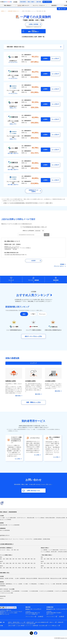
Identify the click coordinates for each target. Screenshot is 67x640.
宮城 (31, 558)
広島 (34, 558)
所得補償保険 (2, 585)
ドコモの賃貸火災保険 (33, 591)
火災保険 (20, 583)
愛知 (10, 558)
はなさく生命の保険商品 (5, 591)
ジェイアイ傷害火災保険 (11, 517)
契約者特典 (55, 280)
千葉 (23, 558)
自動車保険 (2, 583)
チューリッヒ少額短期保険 (13, 524)
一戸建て (32, 314)
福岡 (26, 558)
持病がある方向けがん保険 (55, 578)
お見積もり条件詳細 (33, 24)
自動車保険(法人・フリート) (11, 583)
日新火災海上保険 (30, 517)
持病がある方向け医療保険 (31, 578)
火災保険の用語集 (46, 539)
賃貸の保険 (38, 1)
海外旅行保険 (59, 583)
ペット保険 (52, 583)
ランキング (11, 280)
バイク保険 (25, 583)
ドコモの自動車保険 (15, 591)
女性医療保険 (22, 578)
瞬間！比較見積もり (47, 1)
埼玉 (16, 558)
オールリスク (2, 549)
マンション (42, 314)
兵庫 (13, 558)
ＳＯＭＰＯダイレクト (21, 517)
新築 (1, 557)
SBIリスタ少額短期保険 (5, 530)
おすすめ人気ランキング (32, 295)
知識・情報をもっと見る (33, 402)
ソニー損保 (2, 517)
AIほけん (2, 598)
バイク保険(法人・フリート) (43, 583)
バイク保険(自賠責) (33, 583)
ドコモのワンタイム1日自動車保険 (46, 591)
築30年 (1, 565)
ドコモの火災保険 (24, 591)
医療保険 (2, 578)
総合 (24, 314)
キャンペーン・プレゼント (18, 539)
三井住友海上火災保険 (60, 517)
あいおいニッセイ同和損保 (5, 519)
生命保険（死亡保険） (9, 578)
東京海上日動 (54, 551)
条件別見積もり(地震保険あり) (6, 547)
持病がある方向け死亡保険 (43, 578)
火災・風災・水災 (15, 549)
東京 (1, 558)
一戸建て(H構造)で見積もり (46, 555)
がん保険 (17, 578)
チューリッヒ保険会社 (39, 517)
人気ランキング (23, 5)
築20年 (1, 561)
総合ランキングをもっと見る (33, 336)
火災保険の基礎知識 (37, 539)
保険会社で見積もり (45, 547)
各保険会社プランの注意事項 (33, 191)
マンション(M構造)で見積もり (6, 555)
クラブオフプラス (28, 539)
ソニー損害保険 (44, 549)
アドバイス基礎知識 (33, 280)
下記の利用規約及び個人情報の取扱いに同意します (35, 227)
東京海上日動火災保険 (50, 517)
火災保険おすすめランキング (6, 539)
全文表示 (33, 260)
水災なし (8, 549)
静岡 (29, 558)
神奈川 (19, 558)
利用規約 (62, 264)
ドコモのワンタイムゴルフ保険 (6, 592)
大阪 (4, 558)
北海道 (7, 558)
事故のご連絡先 (31, 1)
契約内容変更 (23, 1)
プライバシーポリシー (59, 266)
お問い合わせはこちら (33, 490)
